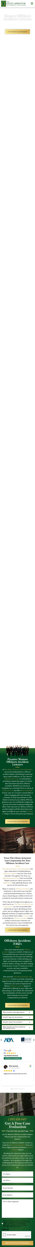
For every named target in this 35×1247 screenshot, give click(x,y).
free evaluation (27, 790)
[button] (17, 840)
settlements (7, 883)
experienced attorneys (11, 878)
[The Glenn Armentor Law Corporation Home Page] (13, 3)
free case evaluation (18, 1145)
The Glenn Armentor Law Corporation (18, 769)
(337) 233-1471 (8, 790)
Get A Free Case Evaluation (18, 1243)
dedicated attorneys (11, 779)
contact (26, 916)
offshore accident (10, 873)
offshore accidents (22, 889)
